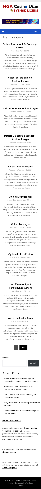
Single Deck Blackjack (20, 166)
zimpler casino (9, 452)
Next (23, 347)
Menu (36, 31)
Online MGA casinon (11, 421)
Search (5, 357)
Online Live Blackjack (20, 196)
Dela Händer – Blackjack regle (20, 108)
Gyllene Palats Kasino (20, 254)
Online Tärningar (20, 224)
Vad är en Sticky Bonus (20, 318)
